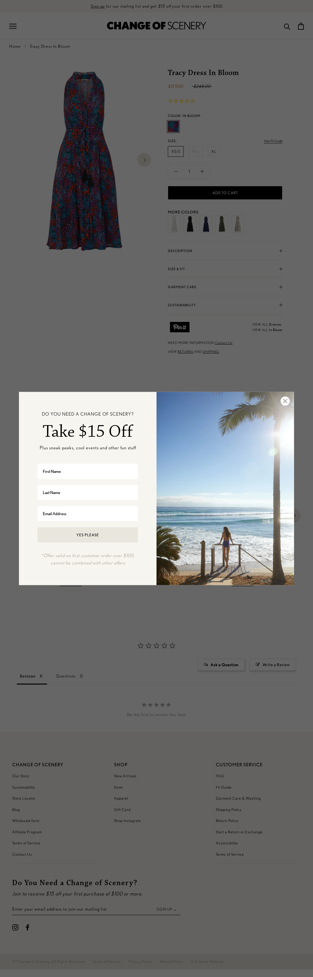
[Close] (284, 401)
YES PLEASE (87, 534)
